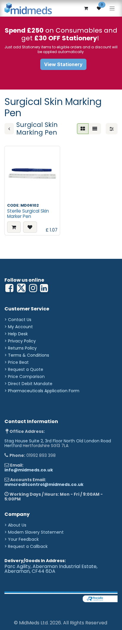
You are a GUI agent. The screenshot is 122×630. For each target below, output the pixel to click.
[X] (21, 288)
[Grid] (83, 128)
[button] (14, 227)
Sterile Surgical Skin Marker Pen (28, 213)
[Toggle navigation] (112, 8)
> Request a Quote (23, 369)
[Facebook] (9, 288)
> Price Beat (16, 362)
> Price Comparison (24, 376)
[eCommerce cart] (86, 8)
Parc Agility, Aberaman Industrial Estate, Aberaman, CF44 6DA (50, 569)
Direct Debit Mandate (30, 384)
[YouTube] (44, 288)
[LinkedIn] (33, 288)
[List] (95, 128)
